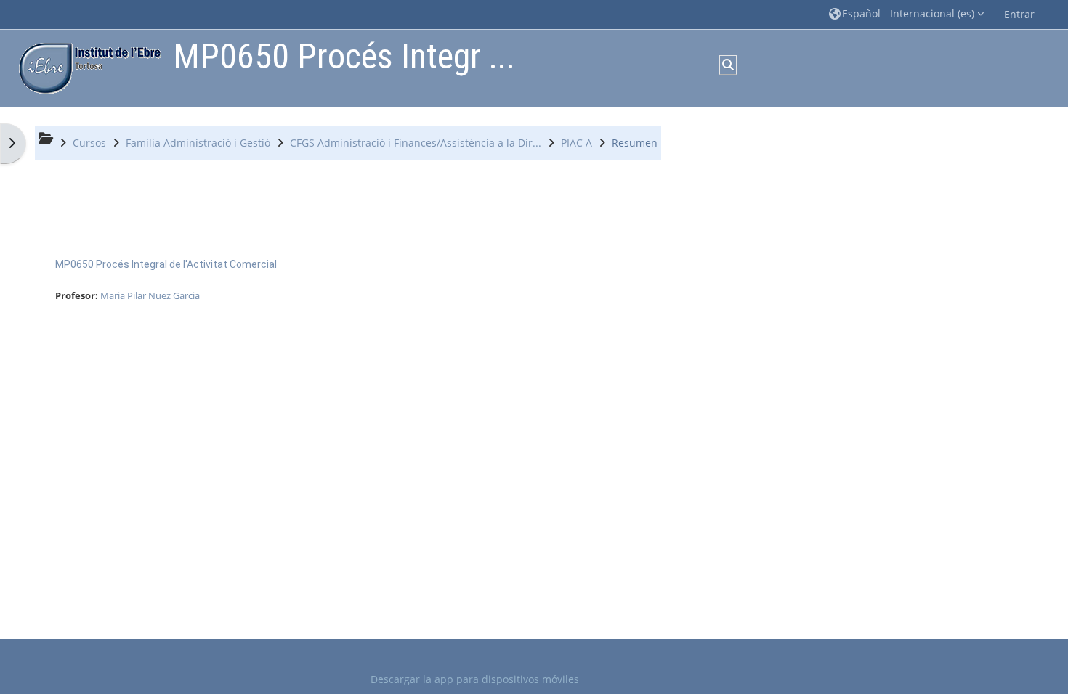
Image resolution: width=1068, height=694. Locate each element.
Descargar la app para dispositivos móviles (475, 679)
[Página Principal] (86, 67)
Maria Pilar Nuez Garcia (150, 295)
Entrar (1019, 14)
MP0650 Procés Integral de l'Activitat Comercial (166, 264)
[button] (906, 14)
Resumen (635, 143)
